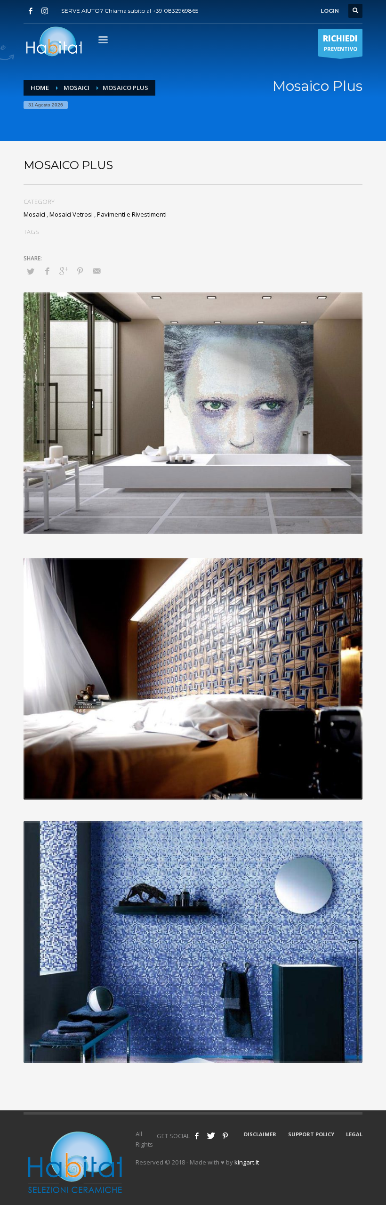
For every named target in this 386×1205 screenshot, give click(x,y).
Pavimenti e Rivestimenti (132, 214)
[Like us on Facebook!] (197, 1136)
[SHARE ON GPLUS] (63, 271)
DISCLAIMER (260, 1134)
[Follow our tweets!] (211, 1136)
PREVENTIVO (340, 42)
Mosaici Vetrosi (71, 214)
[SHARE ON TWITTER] (31, 271)
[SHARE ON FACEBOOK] (47, 271)
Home (40, 87)
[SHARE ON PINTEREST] (80, 271)
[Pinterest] (225, 1136)
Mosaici (76, 87)
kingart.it (246, 1162)
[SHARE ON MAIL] (96, 271)
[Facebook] (31, 11)
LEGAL (354, 1134)
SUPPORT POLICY (311, 1134)
